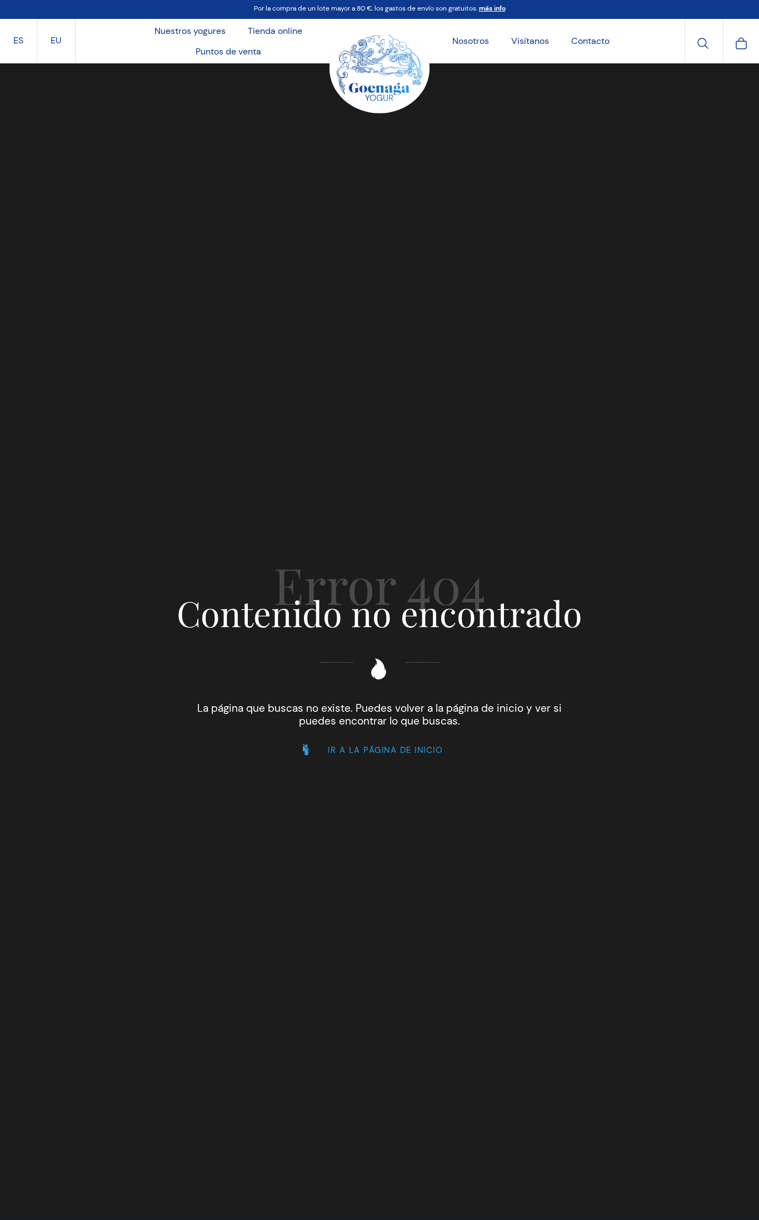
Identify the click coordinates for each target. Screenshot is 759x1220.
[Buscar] (703, 42)
